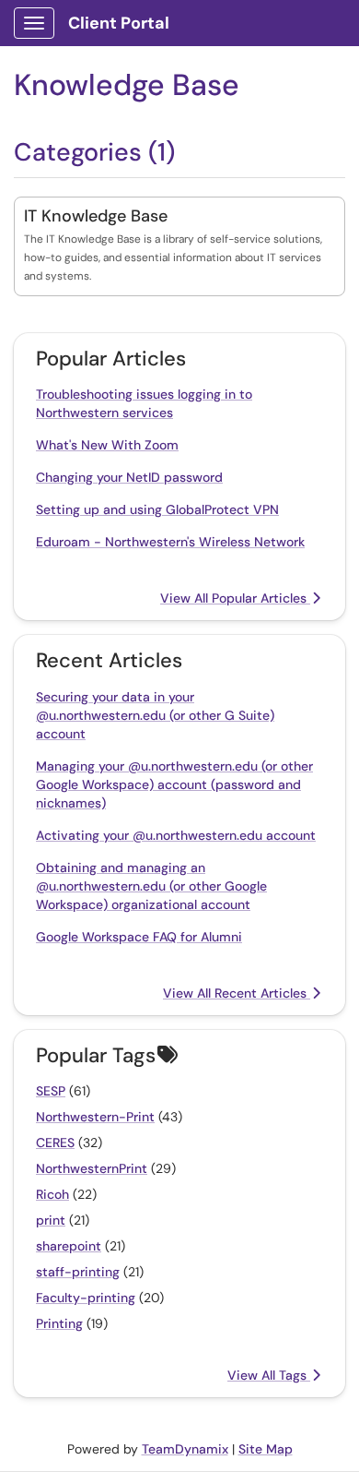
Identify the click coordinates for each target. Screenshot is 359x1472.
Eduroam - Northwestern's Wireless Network (170, 541)
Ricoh (52, 1194)
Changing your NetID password (129, 477)
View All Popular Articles (235, 598)
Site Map (265, 1449)
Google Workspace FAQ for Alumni (139, 936)
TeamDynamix (185, 1449)
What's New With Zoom (107, 445)
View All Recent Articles (236, 993)
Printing (59, 1323)
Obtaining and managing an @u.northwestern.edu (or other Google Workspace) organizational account (151, 886)
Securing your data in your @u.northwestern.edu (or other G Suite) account (155, 715)
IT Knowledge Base (96, 216)
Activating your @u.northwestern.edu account (176, 835)
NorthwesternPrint (91, 1168)
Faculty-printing (85, 1297)
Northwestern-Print (95, 1116)
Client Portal (118, 23)
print (50, 1220)
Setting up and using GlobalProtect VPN (157, 509)
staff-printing (78, 1271)
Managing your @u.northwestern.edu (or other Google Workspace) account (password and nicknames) (174, 784)
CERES (55, 1142)
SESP (50, 1091)
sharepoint (68, 1246)
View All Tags (268, 1375)
